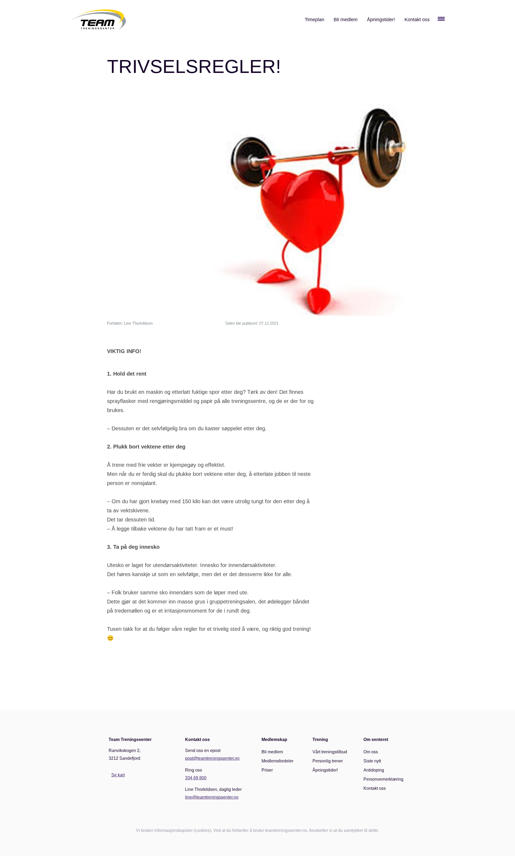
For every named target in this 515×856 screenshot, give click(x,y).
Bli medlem (346, 19)
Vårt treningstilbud (329, 752)
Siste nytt (372, 761)
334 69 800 (196, 778)
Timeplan (314, 19)
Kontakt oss (417, 19)
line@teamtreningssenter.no (211, 797)
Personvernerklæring (383, 779)
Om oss (370, 752)
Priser (267, 770)
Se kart (118, 775)
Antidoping (373, 770)
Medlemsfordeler (277, 761)
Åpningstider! (381, 19)
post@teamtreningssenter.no (212, 758)
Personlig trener (327, 761)
